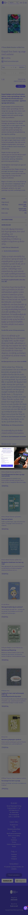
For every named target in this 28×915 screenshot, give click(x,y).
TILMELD (7, 465)
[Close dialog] (26, 448)
